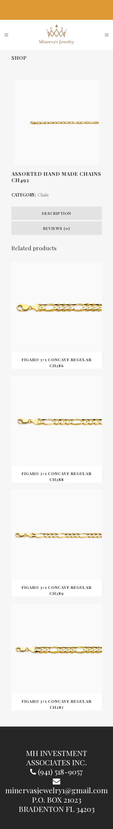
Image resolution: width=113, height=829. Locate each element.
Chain (43, 195)
